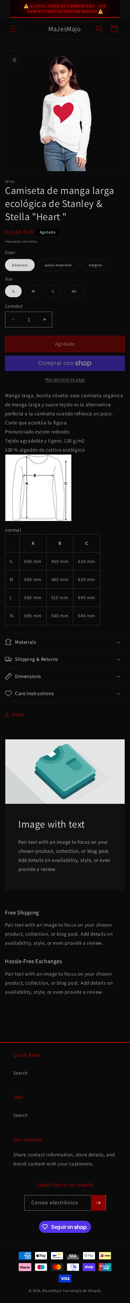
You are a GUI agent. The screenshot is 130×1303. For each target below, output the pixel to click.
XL (78, 292)
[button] (13, 28)
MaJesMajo (52, 1290)
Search (20, 1073)
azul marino (62, 266)
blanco (23, 266)
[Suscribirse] (98, 1203)
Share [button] (18, 714)
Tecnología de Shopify (82, 1290)
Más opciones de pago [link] (65, 379)
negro (99, 266)
